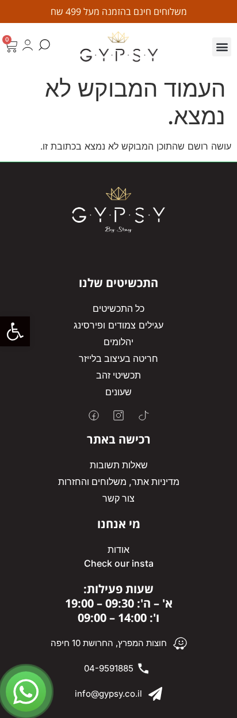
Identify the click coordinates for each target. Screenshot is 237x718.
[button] (15, 331)
